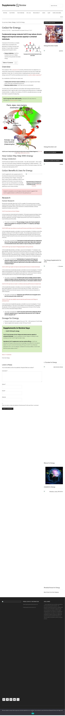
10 (16, 314)
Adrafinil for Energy (49, 487)
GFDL (18, 152)
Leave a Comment (15, 30)
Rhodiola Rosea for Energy (52, 587)
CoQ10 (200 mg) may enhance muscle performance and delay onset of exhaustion (21, 228)
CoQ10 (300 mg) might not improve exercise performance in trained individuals (21, 266)
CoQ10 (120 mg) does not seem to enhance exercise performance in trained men (21, 283)
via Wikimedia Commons (24, 152)
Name (4, 384)
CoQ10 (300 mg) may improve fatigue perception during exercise (17, 246)
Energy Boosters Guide (51, 45)
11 (18, 348)
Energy (8, 357)
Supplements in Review (14, 5)
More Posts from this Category (51, 592)
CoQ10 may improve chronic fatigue (10, 211)
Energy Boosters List (50, 147)
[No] (63, 711)
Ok (32, 713)
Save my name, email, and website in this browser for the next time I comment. (20, 405)
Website (4, 397)
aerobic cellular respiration (34, 75)
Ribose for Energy (49, 463)
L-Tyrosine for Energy (50, 362)
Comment (4, 370)
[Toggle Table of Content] (15, 63)
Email (3, 390)
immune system (13, 100)
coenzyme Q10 (15, 69)
